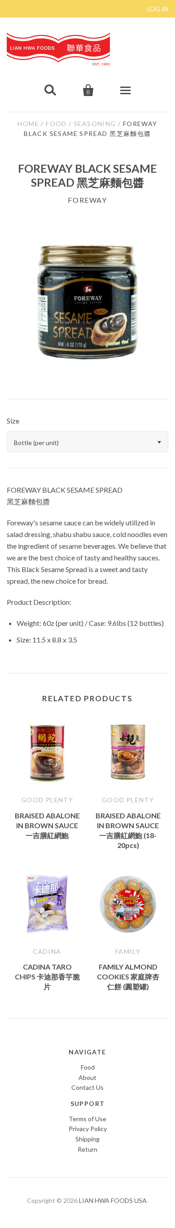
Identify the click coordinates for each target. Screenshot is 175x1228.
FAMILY (127, 951)
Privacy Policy (88, 1128)
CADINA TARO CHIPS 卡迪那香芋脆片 (47, 976)
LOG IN (157, 9)
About (87, 1077)
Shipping (87, 1139)
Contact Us (87, 1087)
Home (28, 123)
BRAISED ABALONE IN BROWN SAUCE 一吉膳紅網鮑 (47, 825)
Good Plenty (47, 800)
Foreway (87, 200)
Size (13, 420)
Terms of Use (87, 1119)
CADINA (47, 951)
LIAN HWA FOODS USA (113, 1200)
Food (56, 123)
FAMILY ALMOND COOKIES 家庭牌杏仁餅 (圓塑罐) (128, 976)
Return (87, 1149)
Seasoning (95, 123)
